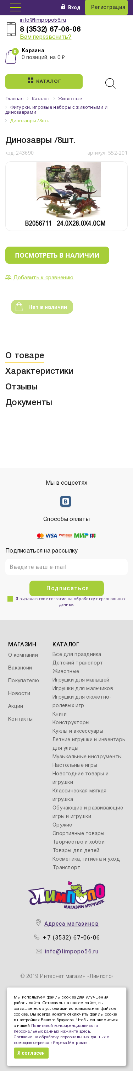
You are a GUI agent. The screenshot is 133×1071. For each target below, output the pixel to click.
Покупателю (23, 681)
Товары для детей (75, 851)
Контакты (20, 719)
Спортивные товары (78, 833)
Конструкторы (70, 723)
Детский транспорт (77, 663)
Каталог (48, 82)
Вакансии (20, 668)
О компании (23, 655)
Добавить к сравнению (43, 277)
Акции (15, 706)
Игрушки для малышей (80, 680)
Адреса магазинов (71, 923)
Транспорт (66, 868)
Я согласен (31, 1053)
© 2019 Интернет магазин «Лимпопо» (67, 976)
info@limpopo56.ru (43, 20)
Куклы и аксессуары (77, 731)
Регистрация (108, 7)
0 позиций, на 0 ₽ (43, 57)
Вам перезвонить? (45, 37)
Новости (19, 693)
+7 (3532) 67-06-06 (71, 937)
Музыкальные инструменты (87, 757)
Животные (65, 671)
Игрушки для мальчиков (82, 689)
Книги (59, 714)
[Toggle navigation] (15, 7)
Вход (74, 7)
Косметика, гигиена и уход (86, 859)
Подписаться (67, 588)
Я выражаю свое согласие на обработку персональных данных (71, 601)
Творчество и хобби (78, 842)
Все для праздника (76, 654)
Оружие (62, 825)
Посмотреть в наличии (57, 255)
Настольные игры (74, 765)
